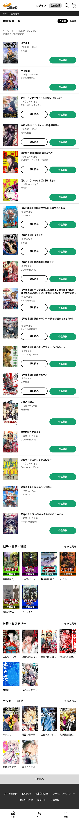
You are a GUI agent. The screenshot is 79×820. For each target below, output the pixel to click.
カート (39, 817)
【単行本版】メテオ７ (32, 235)
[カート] (74, 5)
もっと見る (70, 546)
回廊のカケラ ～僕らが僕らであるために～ (42, 514)
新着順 (73, 21)
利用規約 (26, 793)
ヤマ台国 (25, 70)
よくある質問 (10, 793)
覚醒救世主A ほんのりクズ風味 (36, 487)
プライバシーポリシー (64, 793)
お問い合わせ (26, 800)
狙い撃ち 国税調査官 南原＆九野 (37, 153)
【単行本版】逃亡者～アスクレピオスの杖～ (43, 347)
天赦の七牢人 (27, 402)
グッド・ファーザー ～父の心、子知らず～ (42, 97)
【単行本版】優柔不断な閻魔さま (37, 262)
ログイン (41, 5)
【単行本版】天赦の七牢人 (34, 374)
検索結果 (15, 13)
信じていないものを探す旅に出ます (38, 180)
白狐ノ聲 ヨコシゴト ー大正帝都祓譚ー (40, 125)
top (5, 13)
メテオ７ (25, 43)
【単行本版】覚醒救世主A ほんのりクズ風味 (43, 208)
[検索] (67, 5)
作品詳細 (62, 60)
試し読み (34, 114)
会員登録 (55, 5)
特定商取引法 (41, 793)
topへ (39, 779)
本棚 (66, 817)
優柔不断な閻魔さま (31, 432)
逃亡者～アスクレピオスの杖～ (36, 459)
